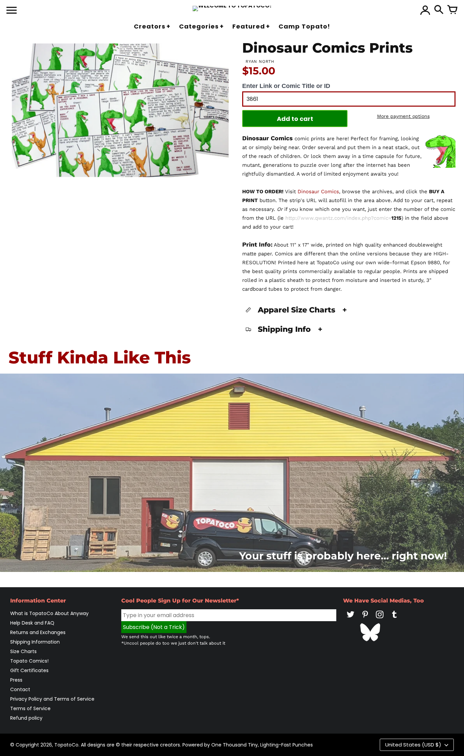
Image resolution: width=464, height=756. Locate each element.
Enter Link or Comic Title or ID (286, 86)
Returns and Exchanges (38, 632)
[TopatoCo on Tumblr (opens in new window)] (394, 619)
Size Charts (23, 651)
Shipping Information (35, 641)
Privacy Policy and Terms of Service (52, 699)
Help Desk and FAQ (32, 622)
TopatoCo (66, 744)
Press (16, 680)
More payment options (403, 116)
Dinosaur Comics (318, 191)
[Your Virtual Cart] (452, 10)
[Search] (439, 10)
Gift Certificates (29, 670)
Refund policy (26, 718)
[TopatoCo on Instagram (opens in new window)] (380, 619)
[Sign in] (425, 10)
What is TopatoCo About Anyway (49, 613)
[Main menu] (11, 11)
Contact (20, 689)
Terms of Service (30, 708)
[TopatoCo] (232, 8)
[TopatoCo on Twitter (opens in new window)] (350, 619)
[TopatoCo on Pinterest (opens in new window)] (365, 619)
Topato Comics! (29, 661)
